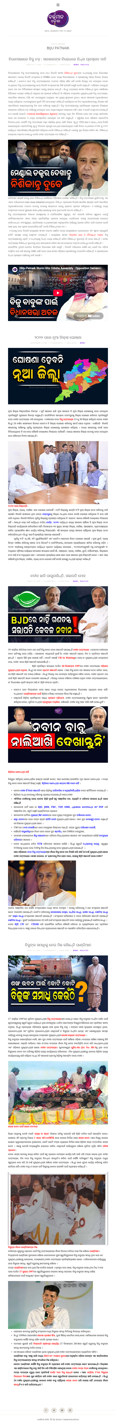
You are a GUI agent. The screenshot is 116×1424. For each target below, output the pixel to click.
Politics (85, 65)
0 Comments (50, 65)
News (76, 65)
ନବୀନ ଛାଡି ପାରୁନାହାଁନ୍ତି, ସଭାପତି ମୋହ (58, 575)
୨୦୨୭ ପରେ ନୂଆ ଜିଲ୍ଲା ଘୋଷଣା (58, 337)
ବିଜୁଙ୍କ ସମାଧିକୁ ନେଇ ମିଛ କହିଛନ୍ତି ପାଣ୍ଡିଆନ (58, 944)
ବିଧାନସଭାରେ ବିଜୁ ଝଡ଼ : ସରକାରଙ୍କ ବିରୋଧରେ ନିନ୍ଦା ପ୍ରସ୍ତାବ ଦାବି (58, 59)
